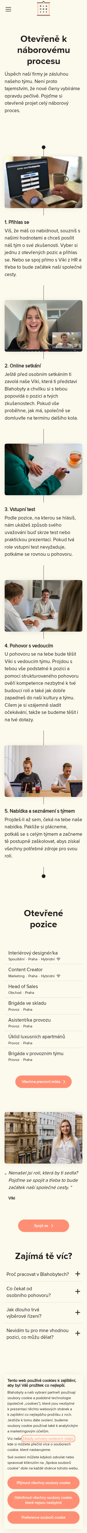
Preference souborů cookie (43, 1517)
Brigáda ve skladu (27, 1002)
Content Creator (25, 969)
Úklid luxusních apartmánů (36, 1036)
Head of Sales (23, 986)
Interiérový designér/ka (33, 952)
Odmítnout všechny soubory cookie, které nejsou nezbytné (43, 1500)
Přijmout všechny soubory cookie (43, 1482)
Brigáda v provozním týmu (36, 1053)
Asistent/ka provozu (29, 1019)
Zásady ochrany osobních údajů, (48, 1438)
